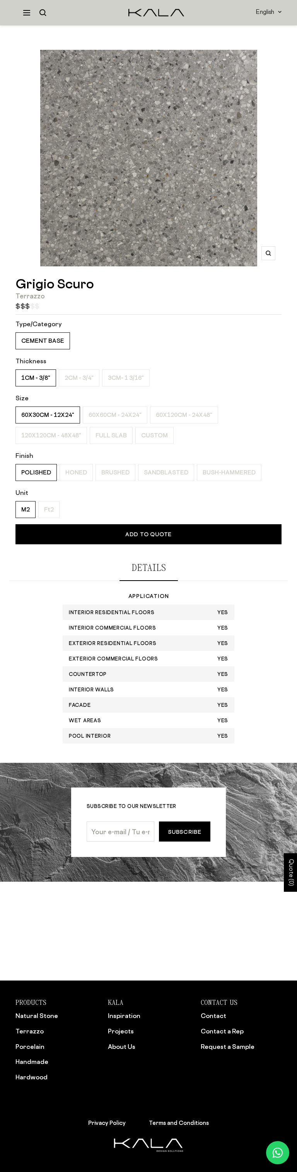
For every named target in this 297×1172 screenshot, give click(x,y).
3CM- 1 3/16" (126, 377)
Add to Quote (148, 534)
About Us (121, 1046)
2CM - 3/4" (79, 377)
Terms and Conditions (179, 1122)
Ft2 (49, 509)
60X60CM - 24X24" (115, 414)
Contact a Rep (222, 1031)
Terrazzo (29, 1031)
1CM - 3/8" (35, 377)
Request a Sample (227, 1046)
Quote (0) (291, 872)
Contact (213, 1016)
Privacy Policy (107, 1122)
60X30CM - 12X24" (47, 414)
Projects (121, 1031)
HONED (76, 472)
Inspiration (124, 1016)
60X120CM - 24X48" (184, 414)
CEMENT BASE (42, 340)
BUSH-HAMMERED (229, 472)
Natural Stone (36, 1016)
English (265, 12)
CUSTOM (154, 435)
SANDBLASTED (166, 472)
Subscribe (184, 831)
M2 (25, 509)
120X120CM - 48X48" (51, 435)
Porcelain (29, 1046)
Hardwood (31, 1077)
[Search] (42, 12)
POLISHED (36, 472)
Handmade (31, 1061)
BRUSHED (115, 472)
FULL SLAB (111, 435)
